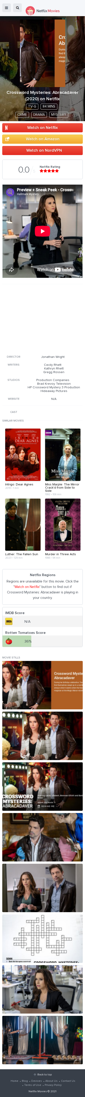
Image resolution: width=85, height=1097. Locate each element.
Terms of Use (32, 1085)
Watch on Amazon (42, 139)
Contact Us (68, 1081)
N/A (53, 399)
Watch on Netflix (42, 128)
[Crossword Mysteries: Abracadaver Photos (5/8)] (42, 888)
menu (6, 7)
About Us (51, 1081)
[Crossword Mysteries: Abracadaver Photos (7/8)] (42, 989)
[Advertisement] (43, 318)
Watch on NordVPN (44, 150)
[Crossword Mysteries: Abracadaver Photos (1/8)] (42, 685)
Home (14, 1081)
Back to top (44, 1074)
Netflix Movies (38, 1091)
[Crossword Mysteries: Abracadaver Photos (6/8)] (42, 938)
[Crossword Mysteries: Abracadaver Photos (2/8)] (42, 736)
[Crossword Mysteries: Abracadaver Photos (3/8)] (42, 786)
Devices (36, 1081)
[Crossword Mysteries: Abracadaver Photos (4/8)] (42, 837)
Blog (25, 1081)
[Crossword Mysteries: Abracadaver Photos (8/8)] (42, 1040)
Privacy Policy (53, 1085)
